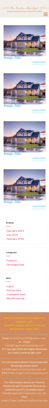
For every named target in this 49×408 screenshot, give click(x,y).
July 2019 (12, 234)
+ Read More (38, 62)
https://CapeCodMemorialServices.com (24, 400)
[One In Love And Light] (24, 4)
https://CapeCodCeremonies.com (27, 372)
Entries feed (14, 290)
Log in (10, 286)
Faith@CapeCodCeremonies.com (24, 345)
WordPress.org (15, 298)
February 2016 (15, 238)
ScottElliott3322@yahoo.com (27, 338)
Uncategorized (15, 264)
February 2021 (15, 230)
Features (12, 260)
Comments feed (16, 294)
